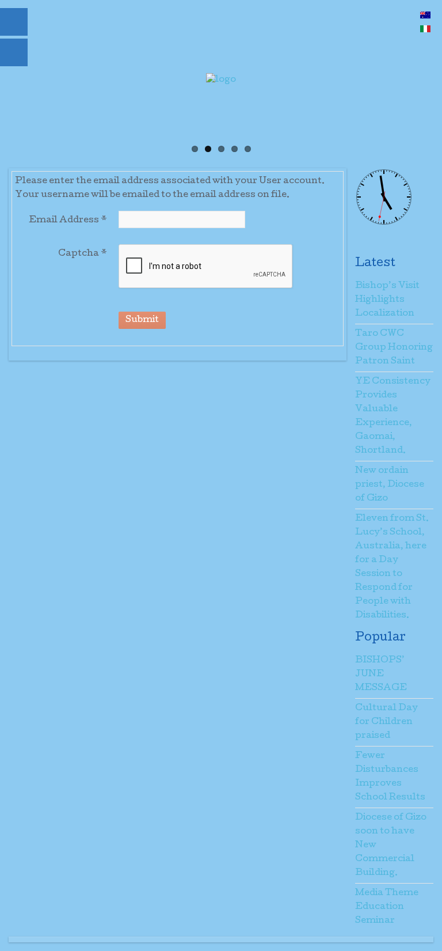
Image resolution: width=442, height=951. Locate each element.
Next (401, 133)
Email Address (68, 220)
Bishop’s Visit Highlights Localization (387, 300)
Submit (142, 320)
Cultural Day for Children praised (386, 722)
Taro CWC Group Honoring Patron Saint (394, 347)
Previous (40, 133)
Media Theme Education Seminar (386, 907)
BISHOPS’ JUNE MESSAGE (381, 674)
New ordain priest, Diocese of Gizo (389, 485)
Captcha (82, 254)
